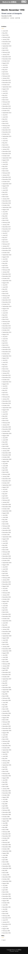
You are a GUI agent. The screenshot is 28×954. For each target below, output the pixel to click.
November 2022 (7, 108)
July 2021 (5, 138)
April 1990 (5, 784)
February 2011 (6, 397)
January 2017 (6, 246)
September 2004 (7, 562)
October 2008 (6, 457)
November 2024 (7, 59)
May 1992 (5, 758)
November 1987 (7, 836)
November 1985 (7, 866)
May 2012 (5, 364)
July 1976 (5, 926)
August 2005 (6, 539)
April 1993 (5, 737)
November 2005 (7, 532)
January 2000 (6, 646)
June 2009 (5, 440)
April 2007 (5, 496)
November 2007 (7, 481)
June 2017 (5, 235)
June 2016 (5, 261)
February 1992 (6, 760)
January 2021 (6, 149)
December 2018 (7, 201)
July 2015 (5, 285)
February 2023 (6, 102)
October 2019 (6, 181)
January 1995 (6, 711)
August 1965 (6, 928)
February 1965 (6, 931)
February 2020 (6, 173)
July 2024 (5, 65)
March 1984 (5, 892)
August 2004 (6, 565)
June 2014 (5, 313)
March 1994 (5, 720)
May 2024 (5, 69)
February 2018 (6, 222)
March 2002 (5, 612)
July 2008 (5, 463)
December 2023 (7, 80)
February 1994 (6, 722)
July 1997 (5, 681)
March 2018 (5, 220)
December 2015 (7, 274)
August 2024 (6, 63)
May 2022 (5, 119)
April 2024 (5, 72)
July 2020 (5, 162)
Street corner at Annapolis (11, 13)
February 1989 (6, 810)
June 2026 (5, 31)
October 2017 (6, 231)
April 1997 (5, 685)
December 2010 (7, 401)
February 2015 (6, 295)
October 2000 (6, 633)
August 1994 (6, 717)
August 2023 (6, 89)
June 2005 (5, 543)
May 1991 (5, 767)
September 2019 (7, 183)
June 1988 (5, 825)
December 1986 (7, 844)
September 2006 (7, 511)
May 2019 (5, 192)
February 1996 (6, 698)
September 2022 (7, 112)
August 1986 (6, 853)
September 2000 (7, 636)
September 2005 (7, 537)
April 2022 (5, 121)
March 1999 (5, 661)
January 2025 (6, 54)
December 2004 (7, 556)
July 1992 (5, 754)
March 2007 (5, 498)
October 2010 (6, 405)
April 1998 (5, 670)
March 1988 (5, 829)
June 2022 (5, 117)
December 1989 (7, 791)
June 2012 (5, 362)
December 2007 (7, 478)
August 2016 (6, 257)
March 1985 (5, 872)
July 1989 (5, 799)
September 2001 (7, 621)
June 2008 (5, 466)
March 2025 (5, 50)
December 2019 (7, 177)
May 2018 (5, 216)
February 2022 (6, 125)
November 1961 (7, 933)
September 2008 (7, 459)
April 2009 (5, 444)
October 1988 (6, 816)
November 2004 (7, 558)
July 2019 (5, 188)
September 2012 (7, 356)
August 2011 (6, 384)
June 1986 (5, 855)
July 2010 (5, 412)
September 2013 (7, 332)
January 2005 (6, 554)
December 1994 (7, 713)
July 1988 (5, 823)
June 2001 (5, 623)
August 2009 (6, 435)
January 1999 (6, 666)
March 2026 (5, 35)
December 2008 (7, 453)
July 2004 (5, 567)
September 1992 (7, 750)
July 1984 (5, 885)
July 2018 (5, 211)
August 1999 (6, 653)
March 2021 (5, 145)
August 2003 (6, 586)
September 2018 (7, 207)
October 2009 (6, 431)
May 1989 (5, 804)
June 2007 (5, 491)
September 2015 (7, 280)
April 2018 (5, 218)
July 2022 (5, 115)
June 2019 (5, 190)
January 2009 (6, 450)
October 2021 (6, 134)
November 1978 (7, 924)
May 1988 (5, 827)
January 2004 (6, 580)
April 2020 (5, 168)
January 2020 (6, 175)
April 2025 (5, 48)
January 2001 (6, 629)
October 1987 (6, 838)
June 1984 (5, 887)
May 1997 (5, 683)
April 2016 (5, 265)
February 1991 (6, 773)
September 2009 (7, 433)
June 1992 (5, 756)
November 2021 (7, 132)
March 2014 (5, 319)
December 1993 (7, 726)
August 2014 (6, 308)
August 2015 (6, 283)
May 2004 (5, 571)
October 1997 (6, 677)
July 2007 (5, 489)
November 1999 (7, 649)
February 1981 (6, 915)
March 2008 (5, 472)
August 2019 (6, 186)
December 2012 (7, 349)
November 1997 (7, 674)
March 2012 (5, 369)
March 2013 (5, 345)
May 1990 (5, 782)
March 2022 (5, 123)
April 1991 (5, 769)
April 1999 (5, 659)
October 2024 (6, 61)
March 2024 (5, 74)
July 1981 (5, 909)
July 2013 (5, 336)
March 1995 (5, 709)
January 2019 (6, 199)
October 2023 (6, 84)
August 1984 (6, 883)
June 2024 (5, 67)
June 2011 (5, 388)
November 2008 (7, 455)
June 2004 (5, 569)
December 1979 (7, 918)
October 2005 (6, 534)
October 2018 (6, 205)
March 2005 (5, 549)
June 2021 (5, 140)
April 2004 (5, 573)
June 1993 (5, 735)
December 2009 (7, 427)
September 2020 (7, 158)
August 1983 (6, 900)
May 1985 (5, 870)
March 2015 (5, 293)
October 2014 (6, 304)
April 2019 (5, 194)
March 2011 (5, 394)
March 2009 (5, 446)
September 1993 (7, 730)
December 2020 (7, 151)
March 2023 (5, 100)
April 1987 (5, 840)
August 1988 (6, 821)
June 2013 (5, 339)
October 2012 (6, 354)
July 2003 (5, 588)
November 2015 (7, 276)
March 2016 (5, 267)
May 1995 (5, 704)
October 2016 (6, 252)
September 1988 (7, 819)
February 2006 (6, 526)
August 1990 (6, 778)
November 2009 (7, 429)
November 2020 (7, 153)
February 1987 (6, 842)
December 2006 (7, 504)
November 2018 (7, 203)
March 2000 (5, 644)
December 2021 (7, 130)
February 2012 (6, 371)
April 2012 (5, 366)
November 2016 (7, 250)
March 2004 (5, 575)
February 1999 (6, 664)
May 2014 (5, 315)
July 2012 (5, 360)
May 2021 (5, 143)
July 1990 (5, 780)
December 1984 (7, 877)
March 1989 (5, 808)
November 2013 (7, 328)
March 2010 (5, 420)
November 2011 (7, 377)
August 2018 (6, 209)
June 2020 (5, 164)
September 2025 (7, 46)
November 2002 (7, 597)
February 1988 (6, 832)
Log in (4, 940)
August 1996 (6, 692)
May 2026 (5, 33)
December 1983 (7, 894)
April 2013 (5, 343)
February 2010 (6, 422)
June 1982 (5, 905)
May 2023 (5, 95)
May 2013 (5, 341)
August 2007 (6, 487)
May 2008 (5, 468)
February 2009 (6, 448)
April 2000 (5, 642)
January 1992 (6, 763)
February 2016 (6, 270)
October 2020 (6, 156)
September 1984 (7, 881)
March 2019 (5, 196)
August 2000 (6, 638)
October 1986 (6, 849)
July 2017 (5, 233)
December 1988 (7, 812)
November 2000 (7, 631)
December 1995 (7, 700)
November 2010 (7, 403)
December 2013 (7, 326)
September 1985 (7, 868)
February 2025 (6, 52)
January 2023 (6, 104)
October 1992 (6, 748)
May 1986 (5, 857)
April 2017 (5, 239)
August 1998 (6, 668)
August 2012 (6, 358)
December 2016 (7, 248)
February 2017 (6, 244)
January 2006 (6, 528)
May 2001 (5, 625)
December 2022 (7, 106)
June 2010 (5, 414)
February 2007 (6, 500)
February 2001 (6, 627)
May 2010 (5, 416)
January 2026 (6, 39)
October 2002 (6, 599)
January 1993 (6, 743)
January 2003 (6, 595)
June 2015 (5, 287)
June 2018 (5, 214)
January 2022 (6, 128)
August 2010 (6, 410)
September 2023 (7, 87)
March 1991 (5, 771)
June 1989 (5, 801)
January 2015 (6, 298)
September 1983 (7, 898)
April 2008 (5, 470)
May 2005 (5, 545)
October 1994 (6, 715)
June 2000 (5, 640)
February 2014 (6, 321)
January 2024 (6, 78)
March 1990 (5, 786)
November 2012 (7, 351)
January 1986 (6, 864)
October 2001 (6, 618)
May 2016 (5, 263)
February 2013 (6, 347)
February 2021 (6, 147)
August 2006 (6, 513)
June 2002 (5, 605)
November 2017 (7, 229)
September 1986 (7, 851)
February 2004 (6, 577)
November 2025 (7, 41)
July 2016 (5, 259)
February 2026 (6, 37)
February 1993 (6, 741)
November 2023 (7, 82)
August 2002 (6, 601)
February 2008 (6, 474)
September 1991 (7, 765)
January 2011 (6, 399)
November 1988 (7, 814)
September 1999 (7, 651)
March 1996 (5, 696)
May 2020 (5, 166)
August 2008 (6, 461)
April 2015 (5, 291)
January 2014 (6, 323)
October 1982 (6, 903)
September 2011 (7, 382)
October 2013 (6, 330)
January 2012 (6, 373)
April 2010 (5, 418)
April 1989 (5, 806)
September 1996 (7, 689)
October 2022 (6, 110)
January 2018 (6, 224)
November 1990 (7, 776)
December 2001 (7, 614)
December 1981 (7, 907)
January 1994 (6, 724)
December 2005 (7, 530)
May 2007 (5, 494)
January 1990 (6, 788)
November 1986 (7, 847)
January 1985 (6, 875)
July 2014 (5, 311)
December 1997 (7, 672)
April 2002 (5, 610)
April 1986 (5, 859)
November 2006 (7, 506)
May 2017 (5, 237)
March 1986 (5, 862)
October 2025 (6, 44)
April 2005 (5, 547)
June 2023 (5, 93)
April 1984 (5, 890)
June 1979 (5, 920)
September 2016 (7, 255)
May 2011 (5, 390)
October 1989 (6, 795)
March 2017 (5, 242)
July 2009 (5, 438)
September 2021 (7, 136)
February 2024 (6, 76)
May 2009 (5, 442)
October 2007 (6, 483)
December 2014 (7, 300)
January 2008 (6, 476)
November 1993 (7, 728)
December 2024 (7, 56)
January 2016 (6, 272)
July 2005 (5, 541)
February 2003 (6, 593)
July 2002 (5, 603)
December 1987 (7, 834)
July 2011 (5, 386)
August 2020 (6, 160)
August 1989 (6, 797)
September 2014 (7, 306)
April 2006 (5, 521)
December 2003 (7, 582)
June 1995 (5, 702)
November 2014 (7, 302)
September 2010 (7, 407)
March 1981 (5, 913)
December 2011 (7, 375)
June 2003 (5, 590)
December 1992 (7, 745)
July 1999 (5, 655)
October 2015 (6, 278)
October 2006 (6, 509)
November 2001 (7, 616)
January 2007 (6, 502)
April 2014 (5, 317)
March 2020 (5, 171)
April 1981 (5, 911)
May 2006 (5, 519)
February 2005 (6, 552)
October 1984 (6, 879)
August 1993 (6, 732)
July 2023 (5, 91)
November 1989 (7, 793)
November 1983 (7, 896)
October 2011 (6, 379)
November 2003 (7, 584)
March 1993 (5, 739)
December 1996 (7, 687)
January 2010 (6, 425)
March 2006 (5, 524)
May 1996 (5, 694)
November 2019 (7, 179)
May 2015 (5, 289)
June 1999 (5, 657)
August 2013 (6, 334)
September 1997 (7, 679)
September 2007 (7, 485)
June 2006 (5, 517)
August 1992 (6, 752)
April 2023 (5, 97)
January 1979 (6, 922)
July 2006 (5, 515)
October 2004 (6, 560)
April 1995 (5, 707)
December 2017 (7, 227)
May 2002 (5, 608)
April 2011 (5, 392)
